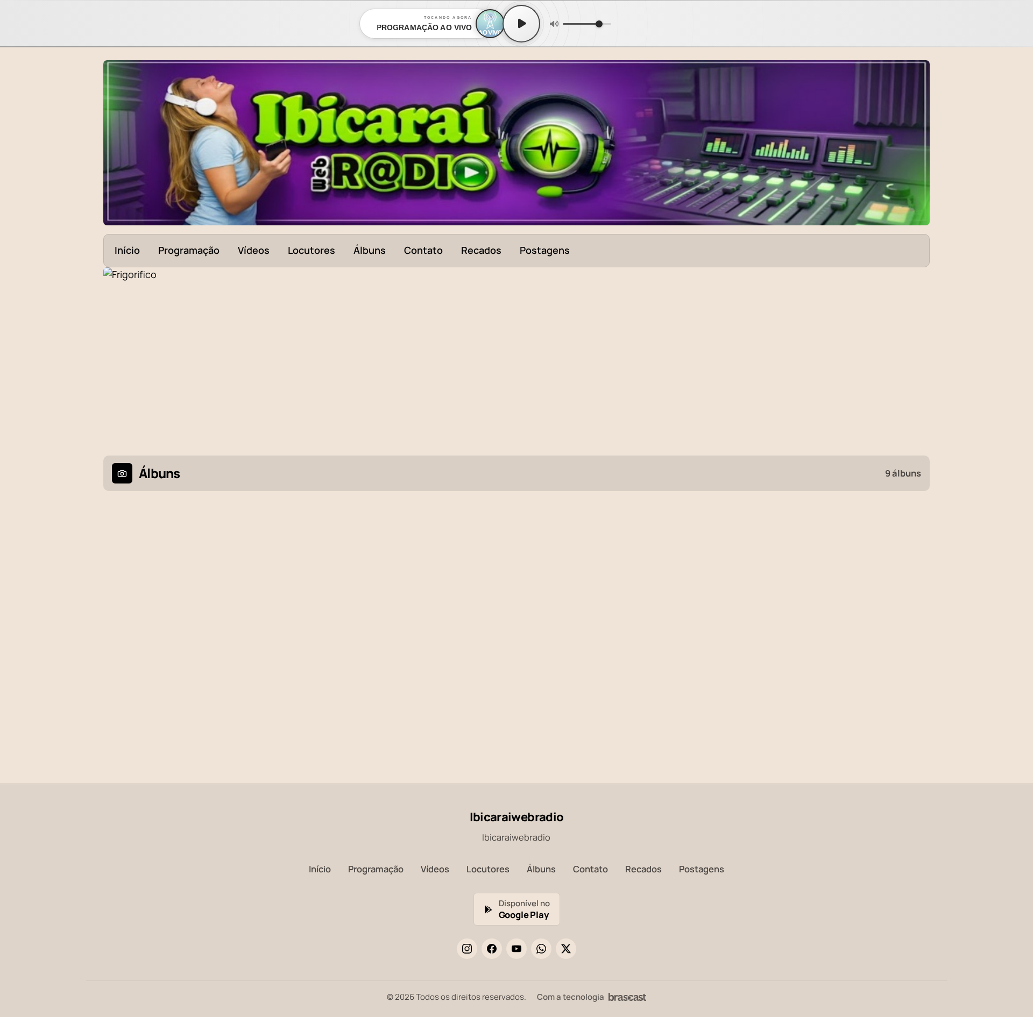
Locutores (311, 250)
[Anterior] (119, 355)
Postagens (545, 250)
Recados (481, 250)
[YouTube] (516, 948)
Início (127, 250)
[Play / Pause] (521, 23)
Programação (189, 250)
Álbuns (369, 250)
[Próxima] (914, 355)
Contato (423, 250)
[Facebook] (492, 948)
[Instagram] (467, 948)
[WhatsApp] (541, 948)
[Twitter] (566, 948)
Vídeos (254, 250)
